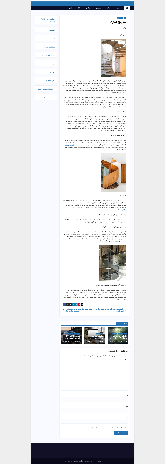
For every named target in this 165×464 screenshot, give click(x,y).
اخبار (125, 17)
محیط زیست (120, 333)
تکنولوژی (98, 8)
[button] (36, 8)
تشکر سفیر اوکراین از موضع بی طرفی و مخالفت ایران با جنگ (78, 310)
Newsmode (89, 461)
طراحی (98, 333)
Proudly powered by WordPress (72, 461)
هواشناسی (115, 333)
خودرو (72, 333)
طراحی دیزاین (119, 17)
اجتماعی (108, 8)
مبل (54, 64)
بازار (78, 8)
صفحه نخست (119, 8)
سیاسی (71, 8)
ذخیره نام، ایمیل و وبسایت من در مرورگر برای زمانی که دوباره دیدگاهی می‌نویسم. (102, 427)
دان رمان (52, 38)
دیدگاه (125, 360)
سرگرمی (88, 8)
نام (126, 395)
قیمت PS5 (52, 72)
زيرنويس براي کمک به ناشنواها (46, 89)
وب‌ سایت (125, 417)
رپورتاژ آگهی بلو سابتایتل (48, 97)
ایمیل (126, 406)
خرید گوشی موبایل (49, 47)
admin (112, 341)
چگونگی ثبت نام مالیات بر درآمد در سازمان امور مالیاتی (109, 310)
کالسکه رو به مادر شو (48, 55)
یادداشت (67, 333)
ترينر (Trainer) (50, 80)
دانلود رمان (52, 30)
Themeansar (97, 461)
